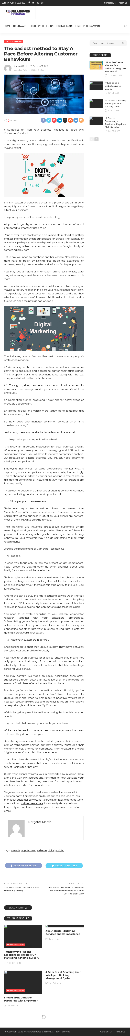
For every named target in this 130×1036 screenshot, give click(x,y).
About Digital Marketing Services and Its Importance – (64, 932)
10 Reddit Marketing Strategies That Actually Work (115, 103)
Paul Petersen (54, 983)
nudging (60, 850)
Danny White (12, 1005)
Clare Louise (54, 939)
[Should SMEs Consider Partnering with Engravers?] (23, 982)
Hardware (20, 26)
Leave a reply (16, 908)
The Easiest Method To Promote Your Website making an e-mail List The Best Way (66, 890)
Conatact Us (110, 2)
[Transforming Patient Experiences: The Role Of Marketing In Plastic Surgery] (23, 936)
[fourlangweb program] (17, 12)
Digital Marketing (68, 26)
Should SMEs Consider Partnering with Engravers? (21, 999)
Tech (32, 26)
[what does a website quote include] (96, 85)
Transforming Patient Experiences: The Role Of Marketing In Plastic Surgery (21, 954)
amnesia (15, 850)
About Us (123, 2)
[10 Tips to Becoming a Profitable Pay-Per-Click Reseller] (96, 121)
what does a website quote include (113, 86)
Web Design (45, 26)
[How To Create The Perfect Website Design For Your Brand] (96, 65)
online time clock (32, 803)
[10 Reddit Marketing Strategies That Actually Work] (96, 103)
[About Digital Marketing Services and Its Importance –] (65, 926)
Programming (92, 26)
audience (42, 850)
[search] (125, 26)
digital (51, 850)
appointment (28, 850)
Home (7, 26)
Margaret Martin (21, 66)
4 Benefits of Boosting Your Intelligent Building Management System (63, 975)
